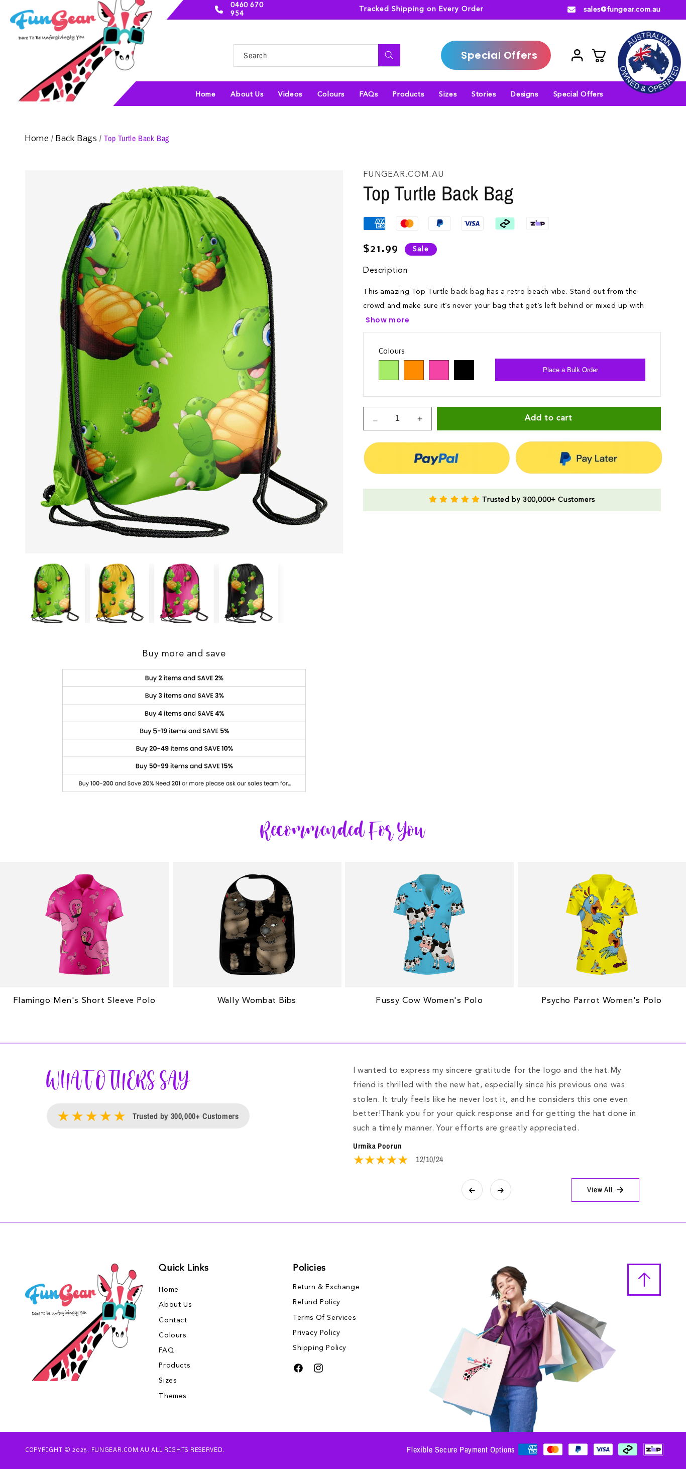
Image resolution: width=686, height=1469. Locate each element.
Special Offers (499, 55)
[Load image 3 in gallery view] (184, 593)
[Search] (389, 55)
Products (174, 1365)
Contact (173, 1319)
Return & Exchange (326, 1287)
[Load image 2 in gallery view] (120, 593)
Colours (172, 1334)
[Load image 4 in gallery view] (249, 593)
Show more (387, 320)
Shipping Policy (320, 1347)
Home (38, 139)
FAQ (166, 1349)
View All (600, 1189)
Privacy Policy (316, 1332)
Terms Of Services (324, 1317)
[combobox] (317, 55)
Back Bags (77, 139)
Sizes (167, 1380)
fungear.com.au (120, 1450)
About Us (175, 1304)
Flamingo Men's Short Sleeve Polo (84, 1000)
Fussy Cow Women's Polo (429, 1000)
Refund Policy (316, 1302)
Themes (172, 1395)
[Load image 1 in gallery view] (55, 593)
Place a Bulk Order (570, 370)
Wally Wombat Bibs (256, 1000)
